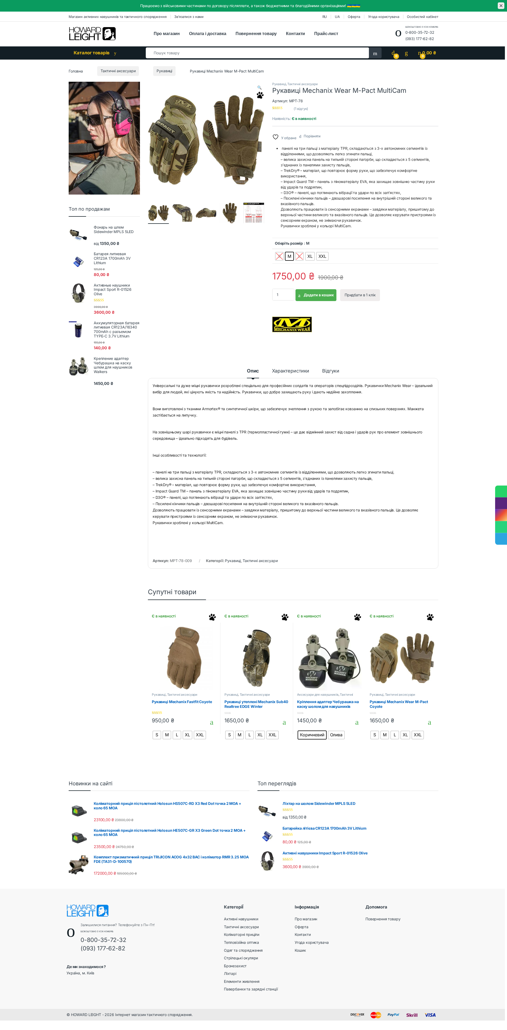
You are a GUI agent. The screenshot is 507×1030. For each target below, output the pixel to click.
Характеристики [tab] (290, 371)
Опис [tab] (253, 371)
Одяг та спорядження (243, 950)
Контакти (295, 33)
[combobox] (257, 52)
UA (337, 16)
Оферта (354, 16)
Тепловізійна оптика (241, 942)
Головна (76, 71)
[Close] (501, 5)
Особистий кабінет (422, 16)
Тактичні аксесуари (118, 71)
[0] (393, 52)
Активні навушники (241, 919)
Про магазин (167, 33)
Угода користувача (383, 16)
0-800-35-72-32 (419, 32)
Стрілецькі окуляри (241, 958)
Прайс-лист (326, 33)
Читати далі (210, 722)
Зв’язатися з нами (189, 16)
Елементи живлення (242, 981)
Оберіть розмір (289, 243)
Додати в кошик (318, 295)
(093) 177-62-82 (419, 38)
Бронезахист (235, 966)
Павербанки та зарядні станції (251, 989)
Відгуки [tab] (330, 371)
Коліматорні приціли (241, 934)
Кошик (300, 950)
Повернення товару (256, 33)
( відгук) (301, 109)
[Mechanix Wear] (292, 324)
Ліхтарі (230, 973)
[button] (259, 87)
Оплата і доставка (207, 33)
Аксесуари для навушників (318, 695)
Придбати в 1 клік (360, 295)
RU (324, 16)
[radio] (279, 256)
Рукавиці (164, 71)
